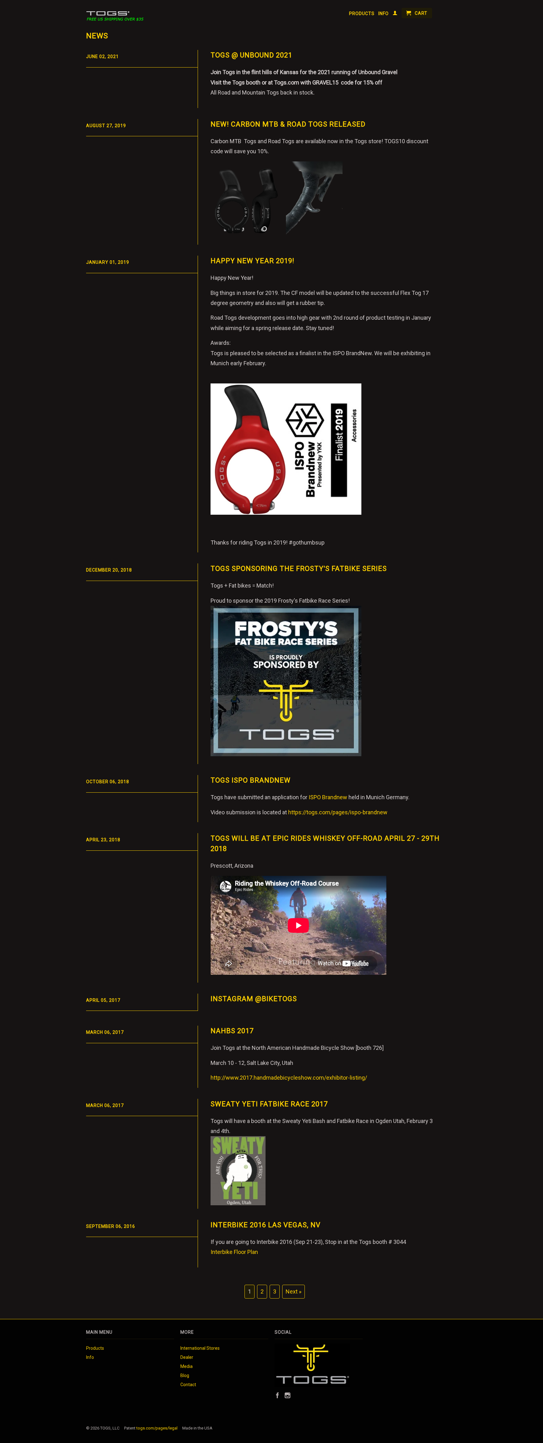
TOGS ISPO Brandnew (251, 780)
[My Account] (395, 14)
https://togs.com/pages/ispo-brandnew (337, 812)
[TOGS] (118, 13)
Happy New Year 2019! (252, 261)
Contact (188, 1384)
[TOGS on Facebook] (277, 1395)
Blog (184, 1375)
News (97, 35)
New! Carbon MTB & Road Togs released (288, 124)
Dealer (186, 1357)
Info (383, 13)
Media (186, 1366)
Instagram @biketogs (254, 999)
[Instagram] (312, 1385)
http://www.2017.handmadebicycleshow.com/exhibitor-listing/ (289, 1077)
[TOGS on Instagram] (287, 1395)
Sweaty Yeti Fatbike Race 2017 (269, 1104)
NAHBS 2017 (232, 1031)
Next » (293, 1291)
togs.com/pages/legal (157, 1428)
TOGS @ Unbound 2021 (251, 55)
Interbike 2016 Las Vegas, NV (266, 1225)
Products (362, 13)
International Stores (200, 1348)
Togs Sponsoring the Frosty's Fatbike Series (299, 568)
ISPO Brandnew (328, 797)
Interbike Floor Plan (234, 1252)
